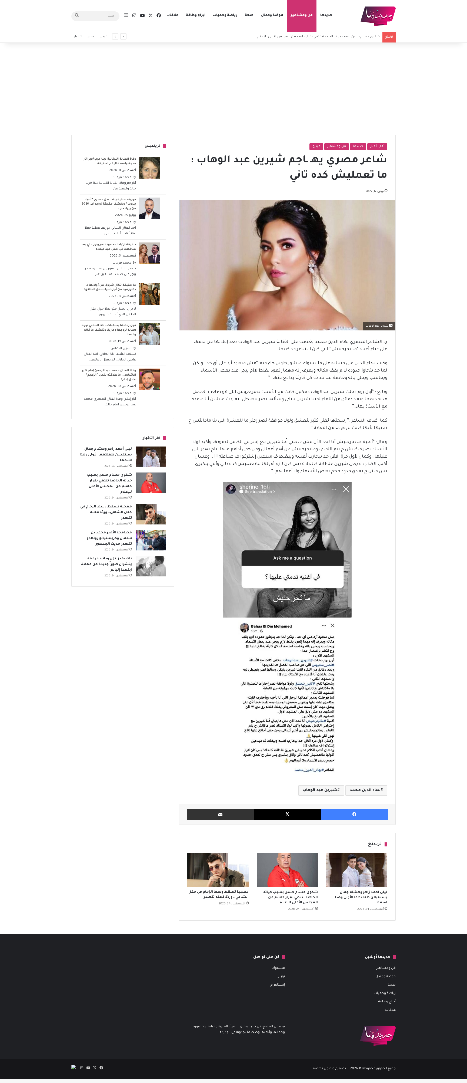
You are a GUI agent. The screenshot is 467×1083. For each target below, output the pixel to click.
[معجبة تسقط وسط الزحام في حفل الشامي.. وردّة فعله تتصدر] (218, 870)
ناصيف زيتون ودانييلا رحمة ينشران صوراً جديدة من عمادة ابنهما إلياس (106, 564)
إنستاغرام (278, 985)
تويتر (281, 977)
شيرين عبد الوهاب (320, 790)
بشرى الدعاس (121, 348)
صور (91, 37)
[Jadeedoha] (378, 16)
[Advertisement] (233, 89)
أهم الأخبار (377, 146)
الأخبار (78, 37)
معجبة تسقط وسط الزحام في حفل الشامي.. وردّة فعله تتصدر (106, 512)
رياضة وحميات (225, 15)
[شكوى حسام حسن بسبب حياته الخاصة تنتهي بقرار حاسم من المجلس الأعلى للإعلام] (287, 870)
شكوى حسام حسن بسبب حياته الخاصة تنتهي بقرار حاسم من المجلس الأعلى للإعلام (290, 898)
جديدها (326, 15)
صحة (249, 15)
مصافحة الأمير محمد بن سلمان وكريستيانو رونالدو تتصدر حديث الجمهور (109, 538)
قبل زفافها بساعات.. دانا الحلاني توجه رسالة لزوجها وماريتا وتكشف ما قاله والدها (109, 330)
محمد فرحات (122, 177)
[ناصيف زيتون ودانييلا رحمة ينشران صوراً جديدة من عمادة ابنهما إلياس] (151, 566)
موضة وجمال (272, 15)
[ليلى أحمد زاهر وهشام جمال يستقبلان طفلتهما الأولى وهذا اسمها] (356, 870)
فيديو (103, 37)
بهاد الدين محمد (365, 790)
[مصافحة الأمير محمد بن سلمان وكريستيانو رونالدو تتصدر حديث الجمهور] (151, 540)
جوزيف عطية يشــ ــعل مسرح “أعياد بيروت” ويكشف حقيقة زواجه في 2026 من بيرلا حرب (109, 204)
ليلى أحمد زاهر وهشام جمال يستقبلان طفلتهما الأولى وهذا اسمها (361, 898)
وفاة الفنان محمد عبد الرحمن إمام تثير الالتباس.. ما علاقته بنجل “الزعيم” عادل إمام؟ (109, 375)
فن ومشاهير (302, 15)
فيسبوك (278, 968)
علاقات (172, 15)
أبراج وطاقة (195, 15)
